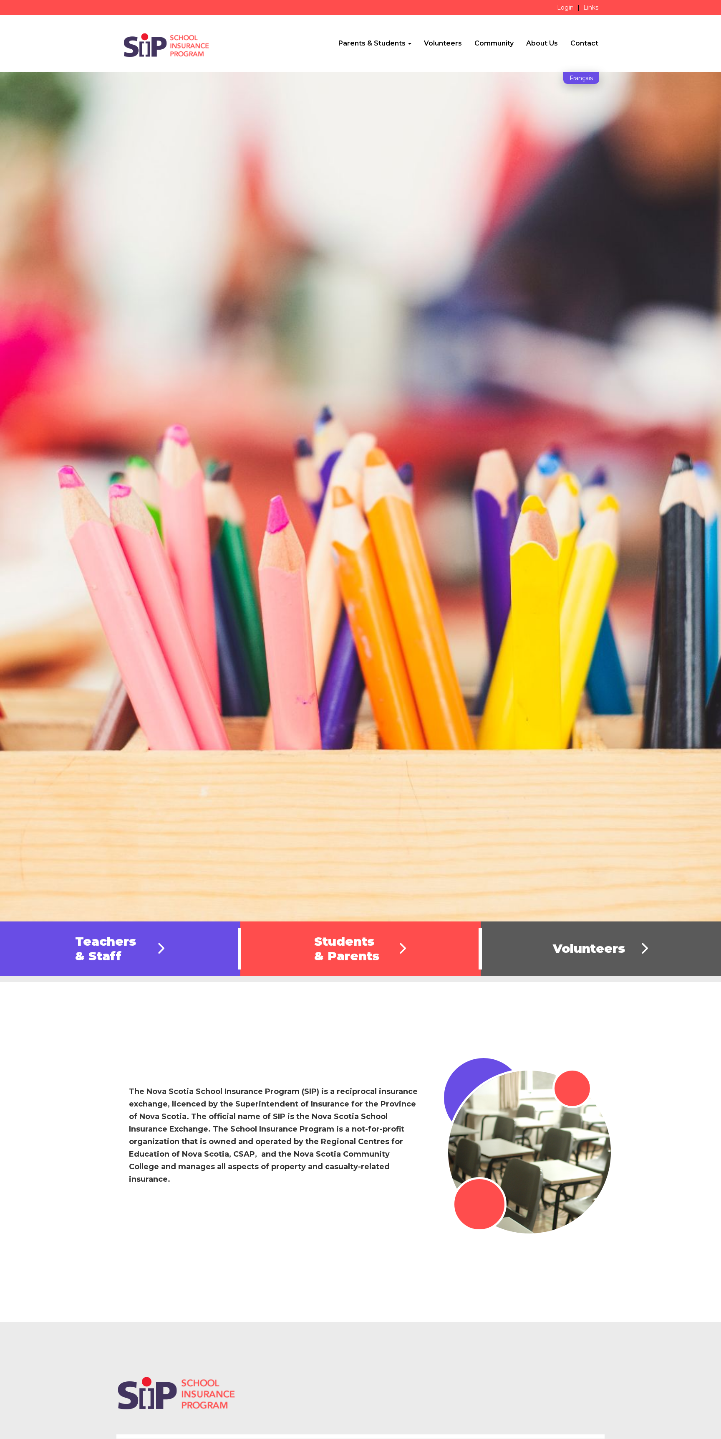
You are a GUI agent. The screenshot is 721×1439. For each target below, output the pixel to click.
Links (590, 7)
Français (581, 78)
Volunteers (443, 43)
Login (565, 7)
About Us (542, 43)
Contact (584, 43)
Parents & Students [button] (372, 43)
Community (494, 43)
